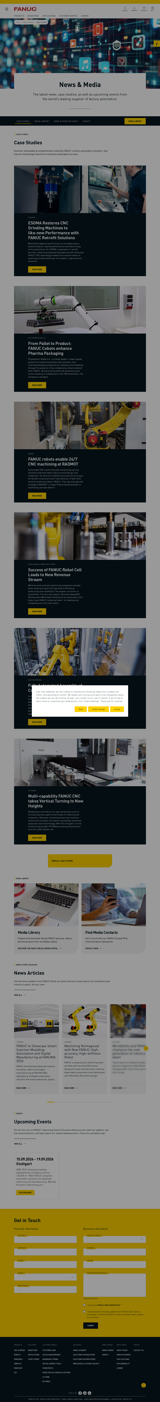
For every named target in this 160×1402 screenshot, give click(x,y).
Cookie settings (98, 709)
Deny (81, 709)
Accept (117, 709)
